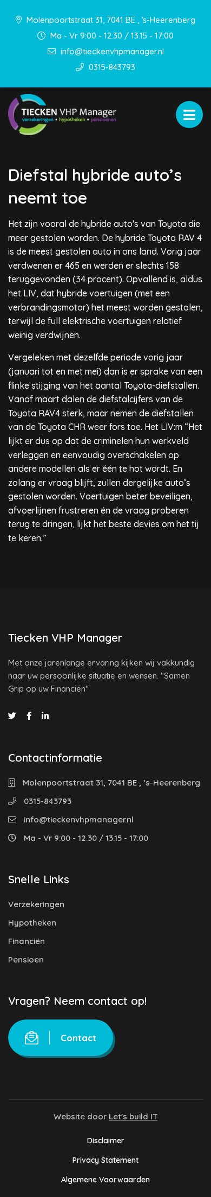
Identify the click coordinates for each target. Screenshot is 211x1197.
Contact (78, 1037)
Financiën (26, 941)
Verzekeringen (36, 904)
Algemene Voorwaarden (105, 1180)
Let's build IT (133, 1116)
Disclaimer (105, 1140)
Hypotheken (32, 922)
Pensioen (26, 959)
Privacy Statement (105, 1160)
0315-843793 (111, 67)
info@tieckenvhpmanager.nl (111, 51)
